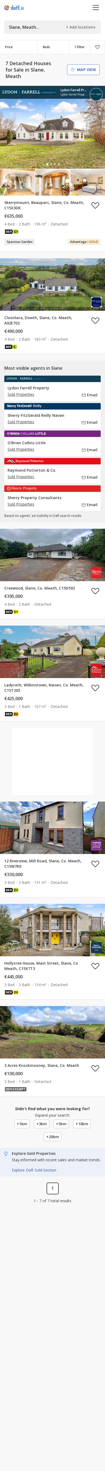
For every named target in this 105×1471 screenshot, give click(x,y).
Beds (46, 47)
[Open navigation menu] (96, 7)
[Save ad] (95, 205)
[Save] (97, 47)
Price (9, 47)
